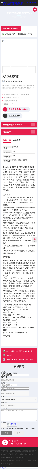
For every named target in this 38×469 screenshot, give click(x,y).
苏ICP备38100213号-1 (20, 457)
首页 (13, 34)
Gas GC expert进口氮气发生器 (22, 359)
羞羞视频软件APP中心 (11, 28)
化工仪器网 (28, 460)
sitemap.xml (9, 464)
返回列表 (9, 355)
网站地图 (3, 468)
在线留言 (17, 140)
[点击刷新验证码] (12, 425)
